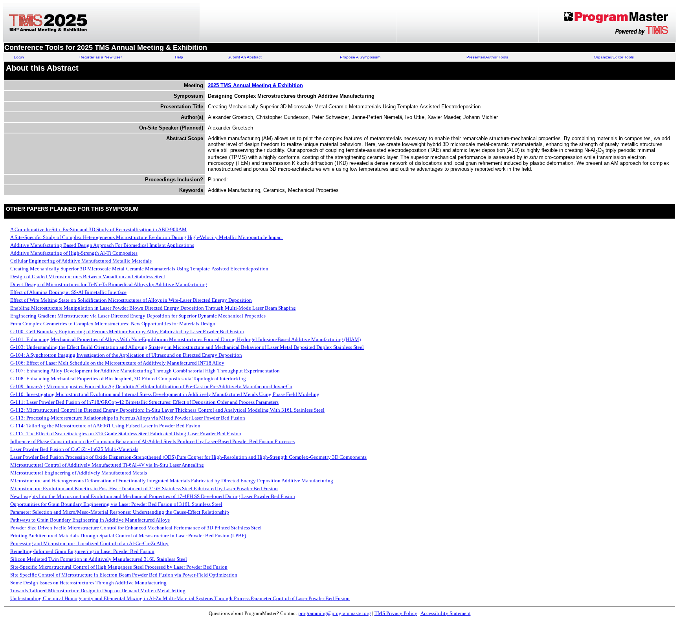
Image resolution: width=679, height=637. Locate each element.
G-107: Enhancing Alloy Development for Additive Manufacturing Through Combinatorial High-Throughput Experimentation (145, 371)
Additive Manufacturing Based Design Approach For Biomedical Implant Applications (102, 245)
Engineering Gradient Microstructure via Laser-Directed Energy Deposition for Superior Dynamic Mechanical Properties (138, 316)
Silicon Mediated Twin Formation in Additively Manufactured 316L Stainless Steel (98, 559)
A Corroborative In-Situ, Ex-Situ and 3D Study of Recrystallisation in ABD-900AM (98, 229)
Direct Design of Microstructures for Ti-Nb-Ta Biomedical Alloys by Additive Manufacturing (108, 284)
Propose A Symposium (360, 57)
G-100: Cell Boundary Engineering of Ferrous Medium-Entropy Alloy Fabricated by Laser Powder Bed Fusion (127, 331)
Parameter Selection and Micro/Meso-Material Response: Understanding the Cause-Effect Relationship (119, 512)
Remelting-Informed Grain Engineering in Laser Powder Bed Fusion (82, 551)
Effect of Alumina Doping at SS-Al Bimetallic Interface (68, 292)
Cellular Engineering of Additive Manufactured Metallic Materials (81, 261)
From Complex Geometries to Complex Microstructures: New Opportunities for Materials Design (112, 324)
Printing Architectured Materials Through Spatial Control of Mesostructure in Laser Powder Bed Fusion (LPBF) (128, 535)
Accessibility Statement (445, 613)
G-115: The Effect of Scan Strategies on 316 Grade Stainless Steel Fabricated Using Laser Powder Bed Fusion (125, 433)
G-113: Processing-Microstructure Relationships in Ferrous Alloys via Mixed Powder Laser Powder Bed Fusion (127, 418)
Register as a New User (100, 57)
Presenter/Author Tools (487, 57)
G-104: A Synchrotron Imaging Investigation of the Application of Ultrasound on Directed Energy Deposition (126, 355)
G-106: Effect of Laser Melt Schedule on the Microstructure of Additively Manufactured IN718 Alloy (117, 363)
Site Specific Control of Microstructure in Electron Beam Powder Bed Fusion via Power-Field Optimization (123, 575)
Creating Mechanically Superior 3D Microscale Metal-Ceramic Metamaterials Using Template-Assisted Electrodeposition (139, 269)
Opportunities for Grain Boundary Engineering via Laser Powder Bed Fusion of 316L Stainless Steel (116, 504)
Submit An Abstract (245, 57)
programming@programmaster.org (334, 613)
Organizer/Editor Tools (614, 57)
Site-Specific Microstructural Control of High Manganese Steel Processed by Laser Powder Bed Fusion (119, 567)
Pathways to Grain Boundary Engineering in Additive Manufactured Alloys (90, 520)
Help (179, 57)
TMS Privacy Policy (395, 613)
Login (19, 57)
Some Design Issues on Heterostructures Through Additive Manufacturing (88, 583)
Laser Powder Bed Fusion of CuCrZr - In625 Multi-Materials (74, 449)
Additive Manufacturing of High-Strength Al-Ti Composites (74, 253)
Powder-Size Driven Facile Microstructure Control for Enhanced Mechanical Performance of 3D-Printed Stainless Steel (136, 528)
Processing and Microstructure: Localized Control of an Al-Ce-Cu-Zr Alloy (89, 543)
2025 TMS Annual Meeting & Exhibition (255, 85)
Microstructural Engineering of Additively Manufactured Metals (78, 473)
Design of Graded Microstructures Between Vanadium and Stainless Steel (87, 276)
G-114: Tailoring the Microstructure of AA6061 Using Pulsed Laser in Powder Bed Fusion (105, 426)
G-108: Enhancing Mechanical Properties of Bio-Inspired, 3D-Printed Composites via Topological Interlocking (128, 378)
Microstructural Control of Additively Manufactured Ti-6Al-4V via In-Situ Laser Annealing (107, 465)
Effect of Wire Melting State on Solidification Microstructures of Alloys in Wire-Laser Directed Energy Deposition (131, 300)
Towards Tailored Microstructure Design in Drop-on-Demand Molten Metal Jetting (97, 590)
